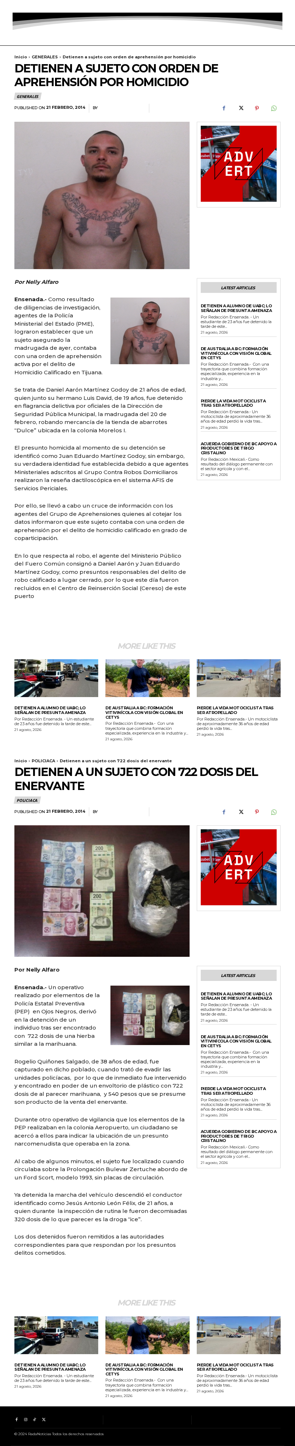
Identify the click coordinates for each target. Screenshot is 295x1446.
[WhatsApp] (273, 108)
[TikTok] (34, 6)
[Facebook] (16, 6)
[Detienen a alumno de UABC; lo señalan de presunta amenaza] (56, 678)
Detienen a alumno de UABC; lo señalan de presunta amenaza (236, 308)
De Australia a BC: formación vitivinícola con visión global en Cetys (236, 353)
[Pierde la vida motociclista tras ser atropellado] (239, 678)
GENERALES (45, 56)
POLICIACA (212, 301)
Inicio (20, 56)
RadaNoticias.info (121, 108)
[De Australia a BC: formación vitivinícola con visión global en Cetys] (147, 678)
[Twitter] (43, 6)
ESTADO (209, 439)
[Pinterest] (257, 108)
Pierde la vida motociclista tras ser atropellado (233, 403)
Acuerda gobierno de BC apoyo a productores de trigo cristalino (239, 448)
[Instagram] (25, 6)
